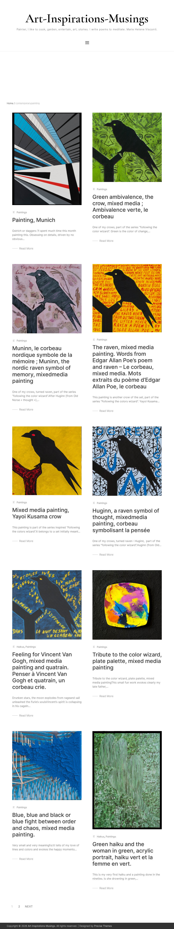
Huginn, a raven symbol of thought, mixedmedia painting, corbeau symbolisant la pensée (125, 520)
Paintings (22, 212)
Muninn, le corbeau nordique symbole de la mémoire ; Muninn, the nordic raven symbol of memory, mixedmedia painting (42, 364)
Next (29, 906)
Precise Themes (103, 925)
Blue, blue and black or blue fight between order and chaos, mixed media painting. (44, 825)
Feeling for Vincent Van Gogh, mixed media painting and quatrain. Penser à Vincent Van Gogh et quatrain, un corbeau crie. (42, 670)
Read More (26, 248)
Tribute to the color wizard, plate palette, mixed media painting (127, 661)
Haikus (20, 646)
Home (11, 103)
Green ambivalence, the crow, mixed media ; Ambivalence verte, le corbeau (122, 207)
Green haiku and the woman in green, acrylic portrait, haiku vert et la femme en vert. (122, 854)
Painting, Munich (33, 220)
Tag (9, 66)
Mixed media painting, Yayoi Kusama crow (40, 513)
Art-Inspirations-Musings (87, 18)
